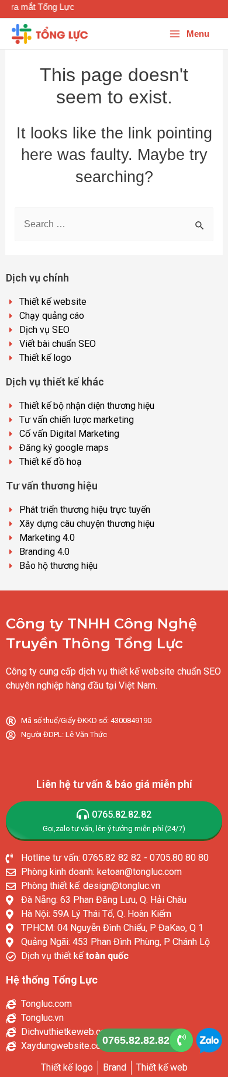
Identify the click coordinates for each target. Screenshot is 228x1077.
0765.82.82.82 (136, 1040)
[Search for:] (114, 224)
